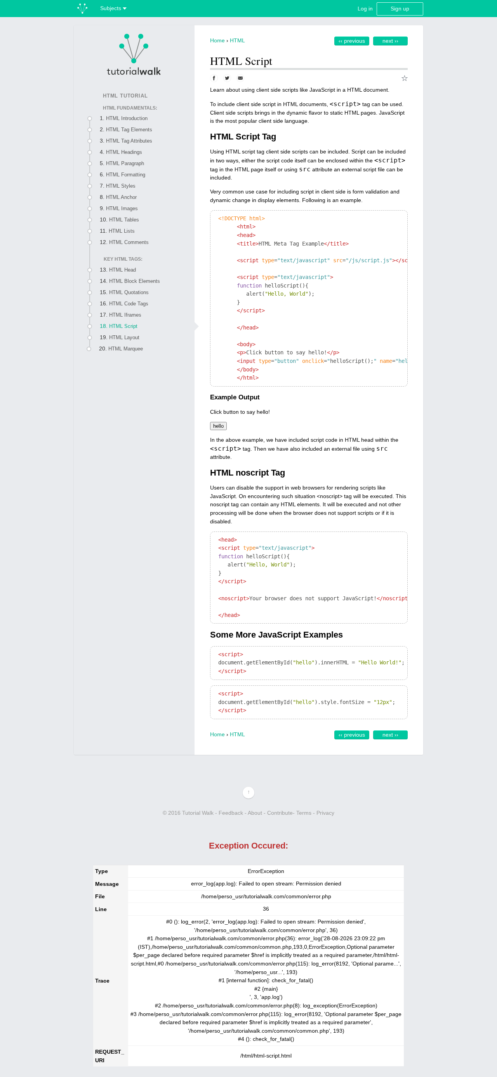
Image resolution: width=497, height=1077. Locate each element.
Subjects (111, 8)
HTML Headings (124, 152)
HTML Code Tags (128, 304)
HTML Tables (124, 220)
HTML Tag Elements (129, 129)
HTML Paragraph (125, 163)
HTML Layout (124, 337)
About (255, 813)
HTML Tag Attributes (129, 141)
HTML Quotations (129, 292)
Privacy (325, 813)
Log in (365, 8)
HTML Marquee (125, 349)
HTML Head (122, 270)
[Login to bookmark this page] (404, 78)
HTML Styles (121, 186)
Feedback (231, 813)
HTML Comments (129, 242)
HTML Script (123, 326)
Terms (303, 813)
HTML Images (122, 208)
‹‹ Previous (352, 41)
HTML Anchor (121, 197)
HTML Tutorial (125, 96)
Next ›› (390, 41)
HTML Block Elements (134, 281)
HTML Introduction (127, 118)
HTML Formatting (125, 175)
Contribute (280, 813)
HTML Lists (122, 231)
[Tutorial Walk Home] (134, 54)
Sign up (400, 8)
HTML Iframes (125, 315)
